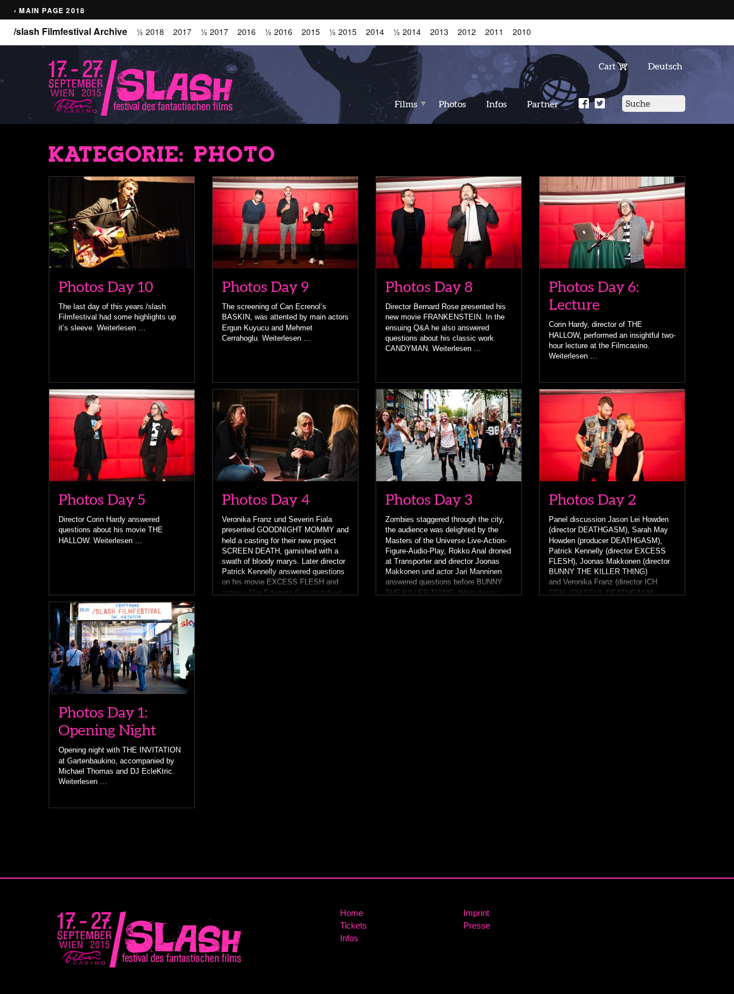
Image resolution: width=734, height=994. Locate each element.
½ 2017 (214, 31)
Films (406, 104)
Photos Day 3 (429, 499)
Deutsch (665, 66)
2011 (494, 31)
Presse (476, 925)
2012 (467, 31)
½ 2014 (407, 31)
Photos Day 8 (429, 286)
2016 (246, 31)
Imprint (476, 913)
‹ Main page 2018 (49, 10)
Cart (608, 66)
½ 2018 (150, 31)
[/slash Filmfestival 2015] (140, 87)
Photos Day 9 (265, 286)
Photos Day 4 (266, 499)
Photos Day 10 (105, 286)
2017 (182, 31)
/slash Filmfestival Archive (70, 31)
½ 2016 (278, 31)
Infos (496, 104)
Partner (543, 104)
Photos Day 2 (592, 499)
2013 (439, 31)
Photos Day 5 (101, 499)
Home (351, 913)
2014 (375, 31)
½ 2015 (343, 31)
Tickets (353, 925)
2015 (311, 31)
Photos (452, 104)
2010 (522, 31)
